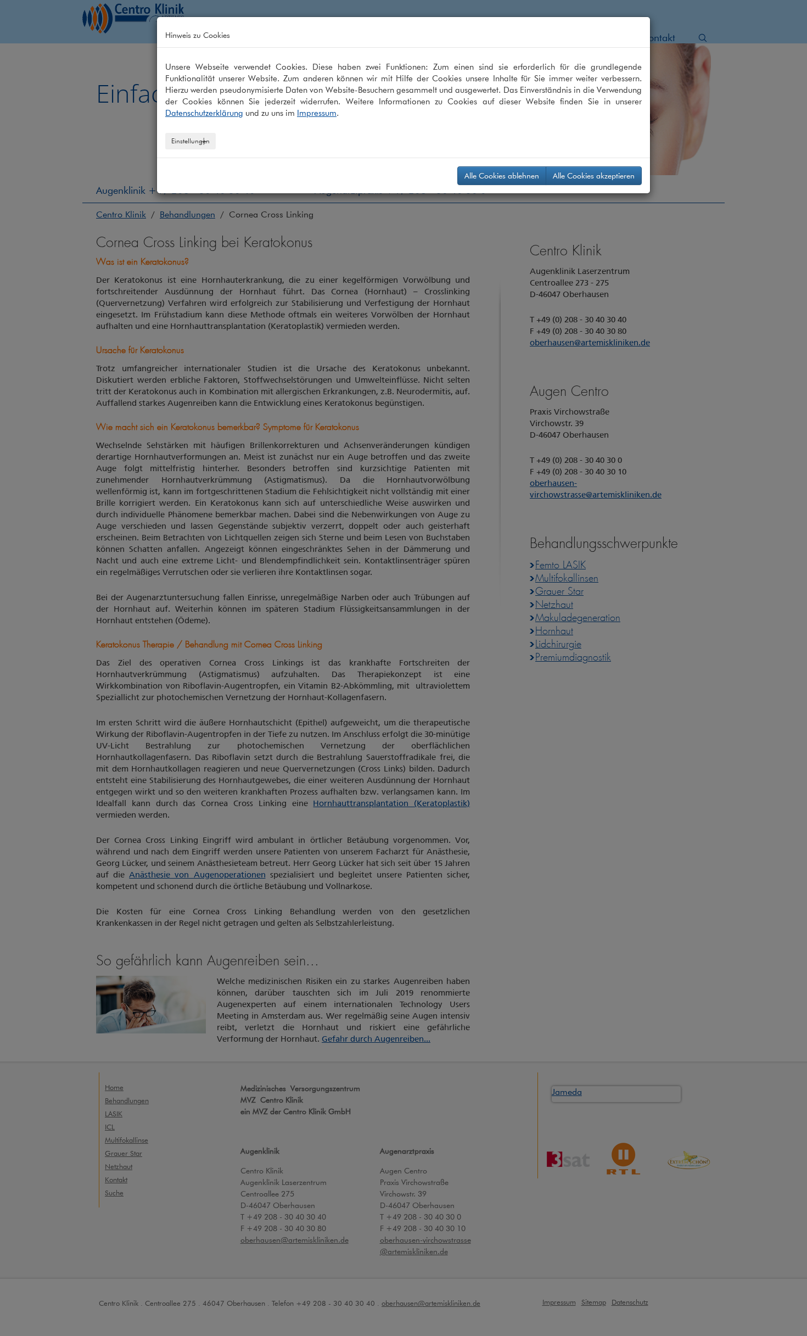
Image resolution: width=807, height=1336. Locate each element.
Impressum (317, 113)
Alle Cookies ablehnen (501, 175)
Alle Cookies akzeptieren (594, 175)
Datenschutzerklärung (204, 113)
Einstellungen (190, 141)
